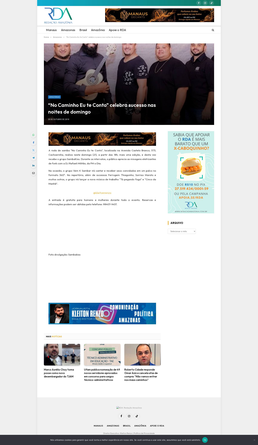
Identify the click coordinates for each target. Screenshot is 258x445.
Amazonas (54, 97)
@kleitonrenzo (102, 193)
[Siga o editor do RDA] (102, 314)
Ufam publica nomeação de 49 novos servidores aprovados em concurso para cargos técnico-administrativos (102, 374)
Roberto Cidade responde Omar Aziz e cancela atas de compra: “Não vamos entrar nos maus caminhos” (141, 374)
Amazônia (140, 426)
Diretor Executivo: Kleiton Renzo (118, 433)
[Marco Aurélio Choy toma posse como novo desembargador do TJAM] (62, 354)
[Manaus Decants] (159, 15)
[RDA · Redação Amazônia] (58, 15)
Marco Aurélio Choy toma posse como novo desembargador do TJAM (59, 373)
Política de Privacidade (144, 433)
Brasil (127, 426)
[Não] (254, 439)
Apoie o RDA (157, 426)
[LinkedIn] (33, 165)
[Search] (212, 30)
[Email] (33, 173)
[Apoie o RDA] (191, 172)
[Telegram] (33, 158)
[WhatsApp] (33, 135)
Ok (205, 440)
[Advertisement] (129, 73)
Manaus (98, 426)
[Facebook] (33, 142)
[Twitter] (33, 150)
